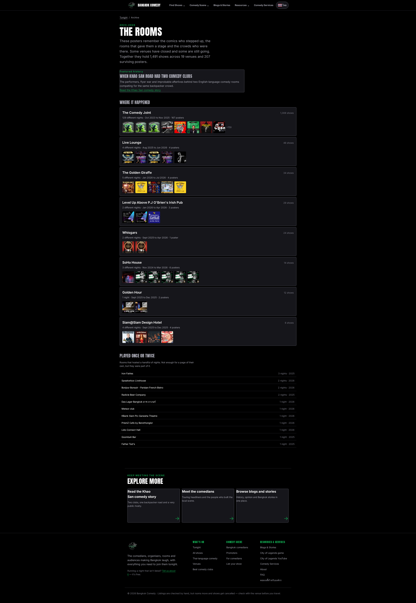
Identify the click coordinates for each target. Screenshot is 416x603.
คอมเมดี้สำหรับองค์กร (271, 580)
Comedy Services (263, 5)
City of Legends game (272, 552)
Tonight (124, 17)
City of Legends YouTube (273, 558)
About (263, 569)
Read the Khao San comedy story (140, 90)
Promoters (231, 552)
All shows (198, 552)
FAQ (262, 574)
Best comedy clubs (203, 569)
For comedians (234, 558)
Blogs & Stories (222, 5)
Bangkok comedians (237, 547)
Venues (197, 563)
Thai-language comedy (205, 558)
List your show (234, 563)
